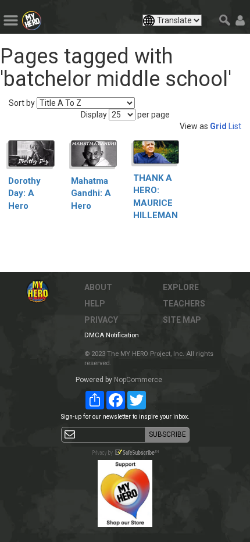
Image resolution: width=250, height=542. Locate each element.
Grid (218, 126)
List (234, 126)
